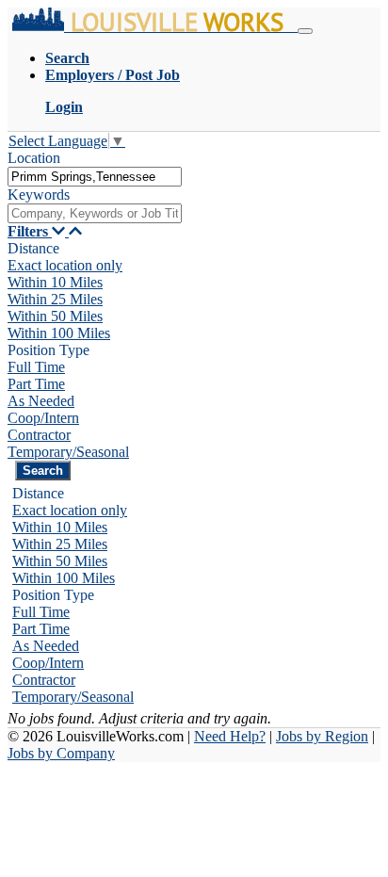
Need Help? (230, 736)
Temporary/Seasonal (68, 452)
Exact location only (65, 265)
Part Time (36, 384)
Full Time (36, 367)
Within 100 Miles (59, 333)
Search (67, 58)
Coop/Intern (43, 418)
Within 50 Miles (55, 316)
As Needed (41, 401)
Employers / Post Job (112, 75)
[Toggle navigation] (305, 31)
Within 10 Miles (55, 282)
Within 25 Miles (55, 299)
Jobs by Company (61, 753)
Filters (30, 231)
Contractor (39, 435)
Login (64, 107)
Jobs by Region (322, 736)
